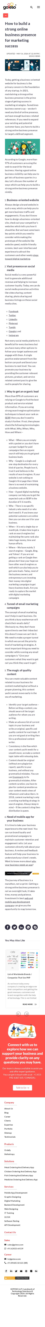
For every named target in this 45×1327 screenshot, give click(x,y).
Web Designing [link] (11, 1209)
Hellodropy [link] (9, 1154)
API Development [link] (12, 1225)
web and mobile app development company (19, 902)
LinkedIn (13, 319)
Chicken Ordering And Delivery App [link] (20, 1171)
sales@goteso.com (15, 1245)
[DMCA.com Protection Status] (23, 1278)
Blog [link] (6, 1113)
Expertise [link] (8, 1125)
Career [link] (7, 1117)
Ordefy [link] (7, 1150)
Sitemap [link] (8, 1133)
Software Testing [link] (11, 1221)
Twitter (12, 315)
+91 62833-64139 (15, 1248)
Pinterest (13, 323)
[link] (10, 4)
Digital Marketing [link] (12, 1201)
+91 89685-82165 (15, 1263)
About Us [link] (8, 1108)
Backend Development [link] (14, 1205)
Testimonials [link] (10, 1137)
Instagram (14, 335)
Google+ (13, 331)
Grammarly (18, 777)
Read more (28, 1004)
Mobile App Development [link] (16, 1193)
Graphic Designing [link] (12, 1197)
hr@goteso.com (14, 1259)
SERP (7, 417)
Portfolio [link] (8, 1129)
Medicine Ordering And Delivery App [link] (21, 1179)
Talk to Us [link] (21, 1087)
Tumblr (12, 327)
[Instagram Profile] (31, 1271)
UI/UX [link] (7, 1217)
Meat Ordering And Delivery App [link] (19, 1167)
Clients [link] (7, 1121)
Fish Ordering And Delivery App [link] (18, 1175)
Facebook (13, 311)
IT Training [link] (9, 1213)
